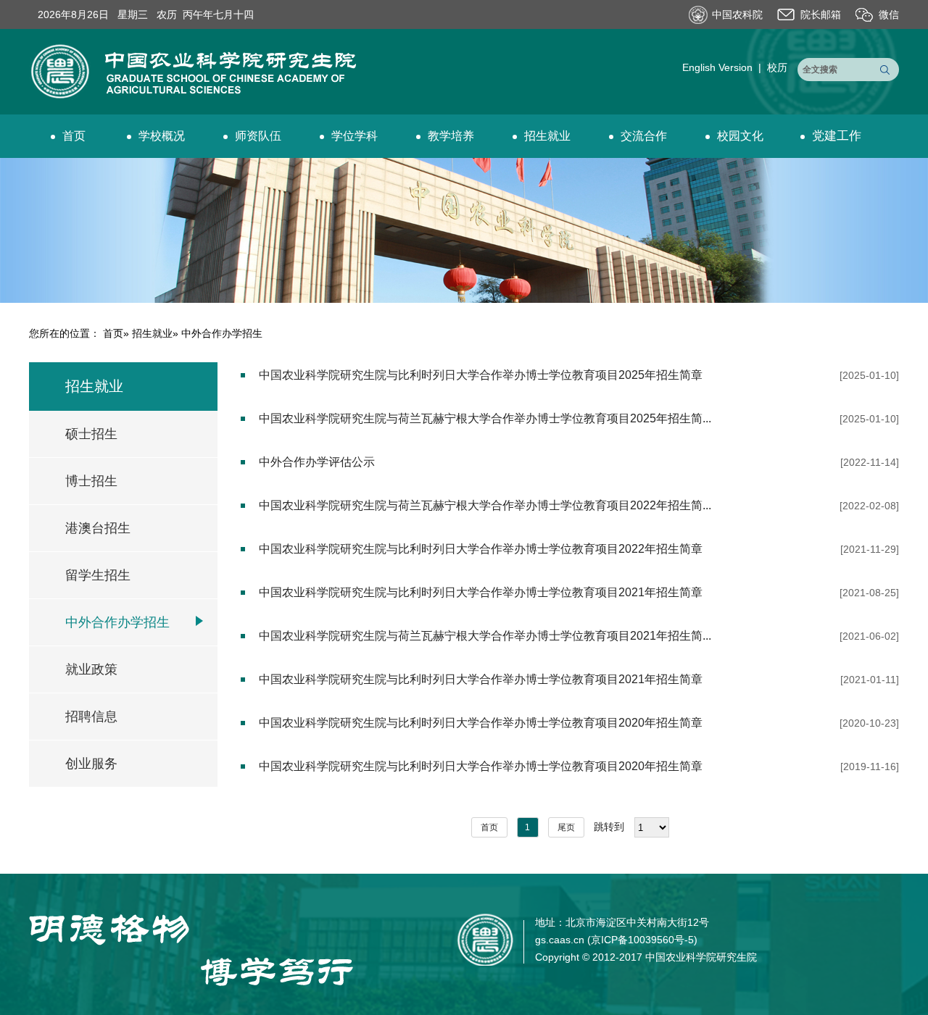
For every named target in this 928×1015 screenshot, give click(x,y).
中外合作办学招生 (117, 622)
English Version (717, 67)
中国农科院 (737, 14)
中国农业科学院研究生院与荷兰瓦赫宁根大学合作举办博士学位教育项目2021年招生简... (485, 636)
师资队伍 (258, 136)
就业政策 (91, 669)
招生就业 (547, 136)
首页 (74, 136)
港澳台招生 (97, 528)
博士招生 (91, 481)
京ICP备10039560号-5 (642, 939)
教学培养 (451, 136)
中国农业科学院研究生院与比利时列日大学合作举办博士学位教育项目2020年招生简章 (481, 723)
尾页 (566, 827)
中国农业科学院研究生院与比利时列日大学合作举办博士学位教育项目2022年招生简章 (481, 549)
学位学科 (354, 136)
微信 (889, 14)
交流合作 (644, 136)
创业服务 (91, 763)
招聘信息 (91, 716)
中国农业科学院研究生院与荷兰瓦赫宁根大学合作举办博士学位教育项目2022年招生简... (485, 505)
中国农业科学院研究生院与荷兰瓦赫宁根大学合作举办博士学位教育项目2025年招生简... (485, 418)
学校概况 (161, 136)
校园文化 (740, 136)
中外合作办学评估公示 (317, 462)
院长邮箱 (820, 14)
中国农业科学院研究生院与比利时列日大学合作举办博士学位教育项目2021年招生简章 (481, 592)
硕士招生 (91, 434)
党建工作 (836, 136)
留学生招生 (97, 575)
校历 (777, 67)
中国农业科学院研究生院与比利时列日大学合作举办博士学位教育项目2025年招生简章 (481, 375)
